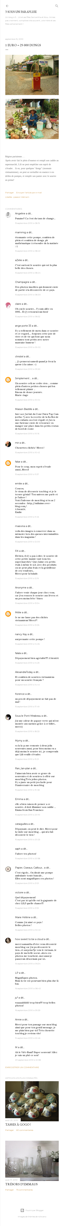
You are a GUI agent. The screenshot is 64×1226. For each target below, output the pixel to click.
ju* (16, 997)
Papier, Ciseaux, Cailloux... (29, 867)
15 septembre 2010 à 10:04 (27, 400)
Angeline (20, 213)
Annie (18, 1019)
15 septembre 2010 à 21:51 (27, 908)
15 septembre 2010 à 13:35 (27, 625)
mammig (20, 232)
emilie (18, 483)
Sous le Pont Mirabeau (28, 715)
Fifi (17, 550)
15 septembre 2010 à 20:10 (27, 814)
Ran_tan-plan (22, 768)
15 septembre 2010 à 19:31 (27, 759)
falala (18, 653)
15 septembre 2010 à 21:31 (27, 883)
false (17, 461)
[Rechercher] (57, 5)
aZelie (18, 260)
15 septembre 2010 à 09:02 (28, 347)
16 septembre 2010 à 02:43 (28, 930)
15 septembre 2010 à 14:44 (27, 684)
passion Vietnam (21, 197)
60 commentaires (24, 1130)
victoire (19, 892)
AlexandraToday (24, 672)
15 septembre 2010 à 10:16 (27, 433)
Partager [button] (9, 192)
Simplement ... (23, 378)
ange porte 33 (23, 325)
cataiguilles (21, 823)
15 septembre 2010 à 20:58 (27, 858)
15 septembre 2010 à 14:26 (27, 644)
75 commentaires (24, 1190)
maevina (20, 526)
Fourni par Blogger (35, 1210)
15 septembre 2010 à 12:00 (27, 541)
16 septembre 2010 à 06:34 (28, 963)
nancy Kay (21, 634)
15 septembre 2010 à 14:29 (27, 663)
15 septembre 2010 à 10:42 (27, 452)
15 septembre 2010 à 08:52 (27, 316)
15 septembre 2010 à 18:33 (27, 731)
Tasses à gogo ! (18, 1124)
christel (19, 356)
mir (17, 442)
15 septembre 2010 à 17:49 (27, 706)
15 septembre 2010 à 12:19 (27, 578)
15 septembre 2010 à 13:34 (27, 603)
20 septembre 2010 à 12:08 (28, 1060)
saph (18, 848)
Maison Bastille (23, 409)
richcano (42, 1216)
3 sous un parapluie (21, 12)
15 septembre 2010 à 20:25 (27, 839)
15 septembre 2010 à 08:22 (27, 251)
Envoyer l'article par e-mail (29, 192)
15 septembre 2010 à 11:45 (27, 517)
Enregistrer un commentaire (22, 1067)
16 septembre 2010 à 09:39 (27, 1010)
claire (18, 303)
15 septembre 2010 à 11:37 (27, 474)
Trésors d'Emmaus (21, 1184)
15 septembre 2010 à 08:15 (27, 223)
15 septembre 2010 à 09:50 (27, 369)
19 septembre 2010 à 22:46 (27, 1038)
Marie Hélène (23, 917)
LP (16, 972)
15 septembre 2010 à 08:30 (28, 294)
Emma (19, 799)
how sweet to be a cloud (29, 939)
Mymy (18, 740)
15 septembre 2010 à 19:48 (27, 790)
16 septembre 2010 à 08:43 (28, 988)
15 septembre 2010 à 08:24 (28, 273)
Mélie (18, 612)
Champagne (22, 282)
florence (20, 693)
